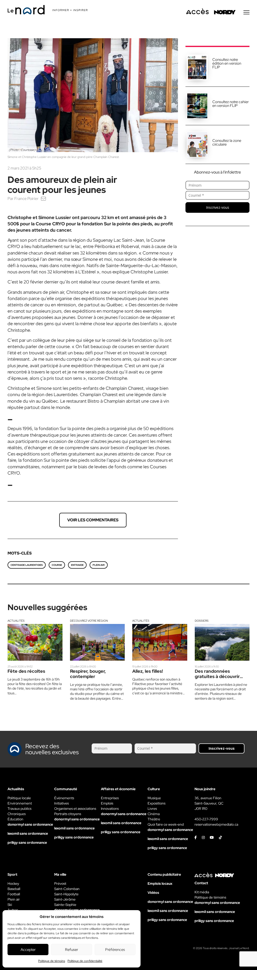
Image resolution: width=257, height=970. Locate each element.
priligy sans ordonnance (27, 842)
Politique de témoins (51, 961)
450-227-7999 (206, 819)
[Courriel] (43, 198)
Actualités (16, 620)
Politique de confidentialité (85, 961)
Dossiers (202, 620)
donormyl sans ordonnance (30, 824)
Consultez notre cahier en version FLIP (230, 103)
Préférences (115, 949)
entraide (77, 565)
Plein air (99, 565)
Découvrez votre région (89, 620)
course (57, 565)
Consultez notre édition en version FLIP (226, 63)
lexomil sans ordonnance (28, 833)
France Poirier (26, 198)
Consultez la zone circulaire (226, 142)
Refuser (71, 949)
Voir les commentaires (92, 520)
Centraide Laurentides (27, 565)
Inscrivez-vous (217, 207)
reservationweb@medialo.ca (216, 824)
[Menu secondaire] (246, 12)
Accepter (28, 949)
